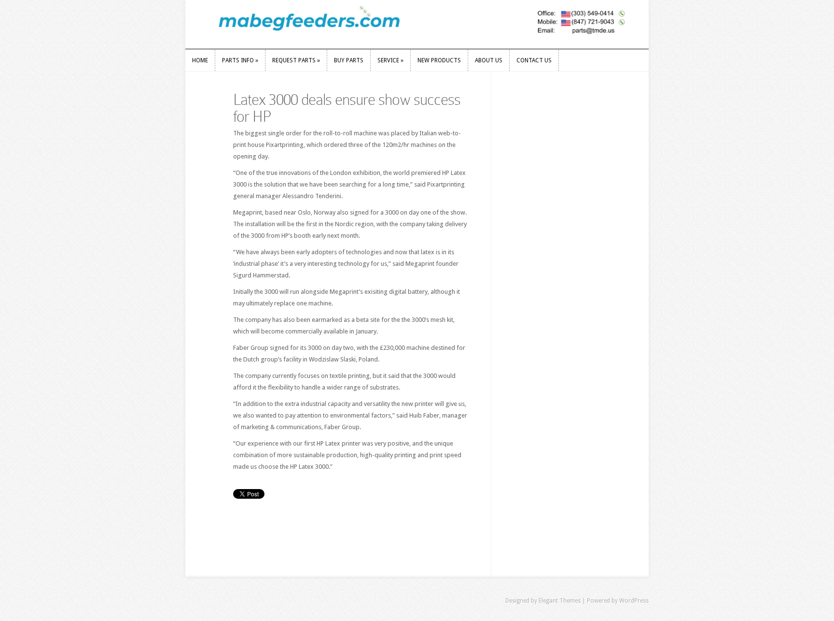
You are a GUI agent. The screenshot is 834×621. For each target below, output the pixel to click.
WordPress (634, 600)
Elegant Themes (560, 600)
